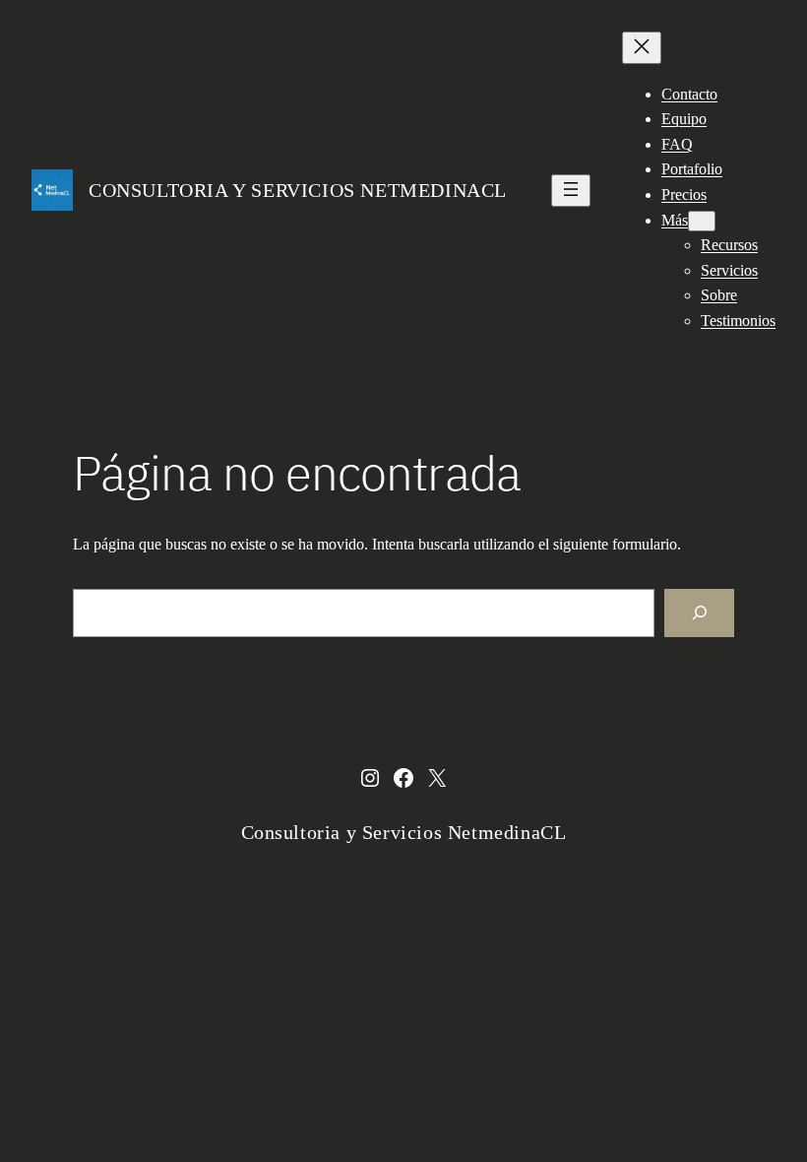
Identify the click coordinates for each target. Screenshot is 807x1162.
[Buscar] (699, 613)
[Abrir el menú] (570, 190)
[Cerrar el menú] (641, 48)
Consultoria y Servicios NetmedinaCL (298, 190)
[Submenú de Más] (701, 221)
